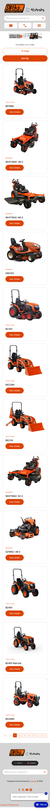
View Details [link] (14, 112)
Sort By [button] (25, 58)
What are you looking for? (17, 18)
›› (45, 735)
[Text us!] (41, 804)
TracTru (33, 781)
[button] (10, 25)
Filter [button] (26, 51)
